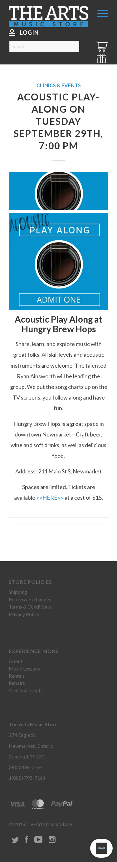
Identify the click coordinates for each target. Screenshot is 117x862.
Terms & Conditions (30, 607)
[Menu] (99, 12)
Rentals (17, 676)
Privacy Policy (24, 614)
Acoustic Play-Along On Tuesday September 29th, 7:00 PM (58, 121)
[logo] (48, 16)
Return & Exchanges (30, 599)
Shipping (18, 592)
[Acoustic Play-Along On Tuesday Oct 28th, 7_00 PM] (58, 191)
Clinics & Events (59, 85)
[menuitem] (99, 12)
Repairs (17, 683)
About (15, 661)
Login (29, 32)
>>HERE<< (50, 497)
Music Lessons (24, 668)
